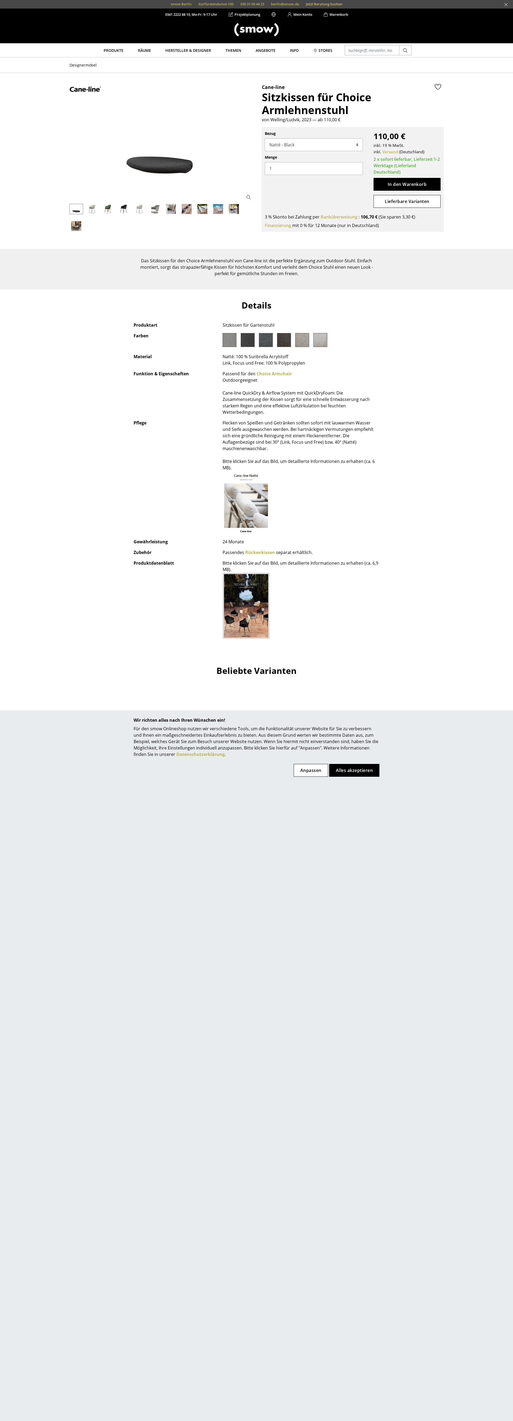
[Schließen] (506, 4)
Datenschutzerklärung (200, 754)
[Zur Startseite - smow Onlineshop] (256, 29)
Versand (390, 151)
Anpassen (310, 770)
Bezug (270, 133)
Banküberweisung (339, 217)
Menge (271, 157)
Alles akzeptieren (354, 770)
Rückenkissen (260, 552)
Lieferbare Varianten (407, 201)
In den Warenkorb (407, 184)
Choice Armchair (274, 374)
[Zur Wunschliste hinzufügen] (438, 87)
